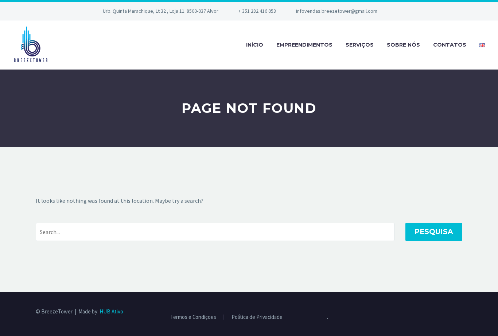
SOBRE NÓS (403, 44)
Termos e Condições (193, 317)
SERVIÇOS (360, 44)
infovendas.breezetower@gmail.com (336, 11)
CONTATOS (449, 44)
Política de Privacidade (257, 317)
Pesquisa (434, 232)
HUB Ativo (111, 311)
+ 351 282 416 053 (257, 11)
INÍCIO (254, 44)
